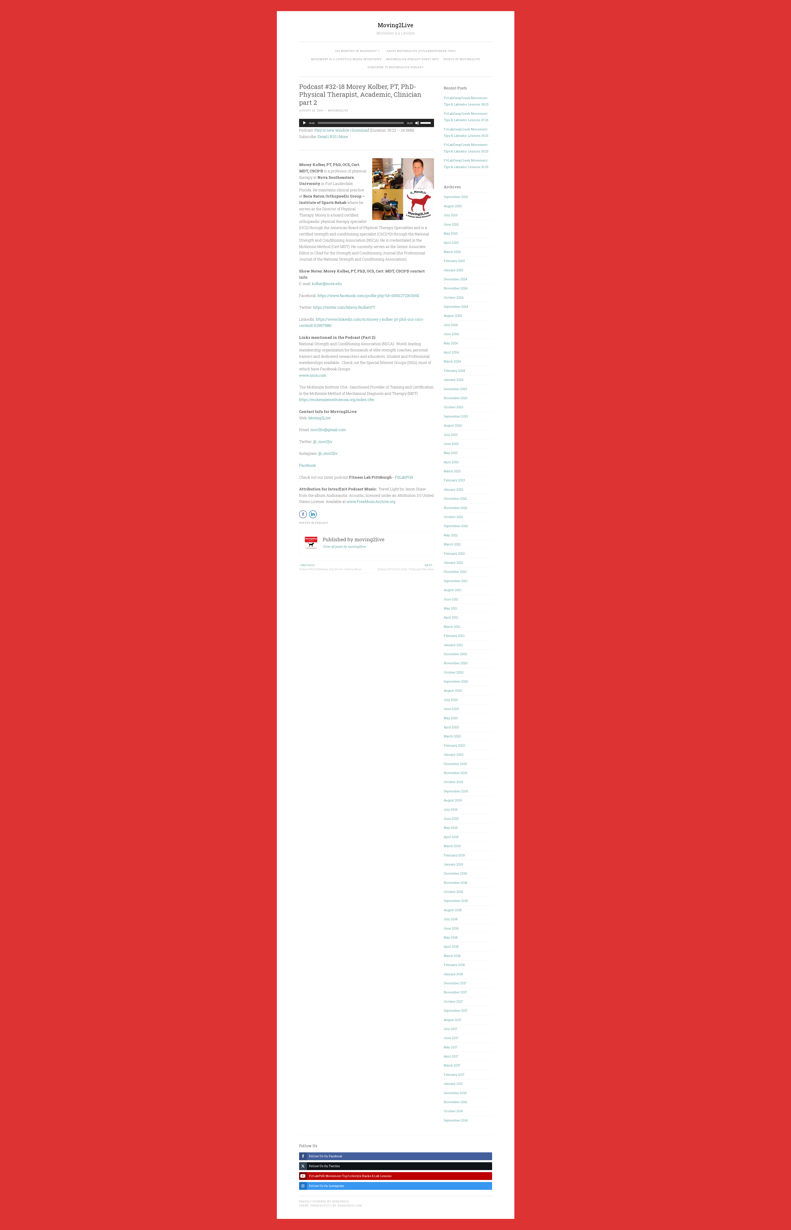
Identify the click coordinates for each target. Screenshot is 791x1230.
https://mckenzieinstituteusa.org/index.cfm (336, 399)
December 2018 (455, 873)
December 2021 (455, 571)
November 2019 (455, 773)
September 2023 (456, 416)
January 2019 (453, 864)
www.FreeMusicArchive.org (371, 501)
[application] (366, 123)
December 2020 (455, 654)
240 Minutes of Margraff (356, 51)
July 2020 (451, 700)
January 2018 (453, 974)
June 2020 (451, 709)
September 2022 (456, 526)
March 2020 (452, 736)
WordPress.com (349, 1205)
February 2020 (454, 745)
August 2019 (453, 800)
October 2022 (453, 517)
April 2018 (451, 946)
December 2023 (455, 389)
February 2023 (454, 480)
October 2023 (453, 407)
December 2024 (455, 279)
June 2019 (451, 818)
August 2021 (452, 590)
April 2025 (451, 242)
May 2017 (450, 1047)
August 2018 (453, 910)
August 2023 (453, 425)
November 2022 (455, 508)
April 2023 (451, 462)
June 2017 (451, 1038)
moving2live (338, 110)
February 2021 (454, 636)
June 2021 (451, 599)
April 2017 (451, 1056)
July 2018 (451, 919)
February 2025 (454, 261)
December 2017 (455, 983)
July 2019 (451, 809)
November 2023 (455, 398)
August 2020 (453, 690)
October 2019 (453, 782)
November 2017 (455, 992)
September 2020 (456, 681)
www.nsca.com (312, 375)
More (343, 136)
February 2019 (454, 855)
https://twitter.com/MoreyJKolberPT (344, 307)
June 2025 (451, 224)
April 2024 (451, 352)
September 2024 (456, 306)
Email (323, 136)
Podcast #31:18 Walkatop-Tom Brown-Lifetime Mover (330, 567)
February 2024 (454, 370)
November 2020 (456, 663)
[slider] (426, 122)
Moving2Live (395, 25)
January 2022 (453, 562)
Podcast (321, 522)
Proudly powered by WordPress (324, 1201)
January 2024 (453, 380)
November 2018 (455, 882)
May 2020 (451, 718)
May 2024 (451, 343)
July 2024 (451, 325)
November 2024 (455, 288)
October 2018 (453, 892)
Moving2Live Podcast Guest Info (412, 59)
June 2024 (451, 334)
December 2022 (455, 498)
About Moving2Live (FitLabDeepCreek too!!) (421, 51)
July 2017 (450, 1029)
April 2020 (451, 727)
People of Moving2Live (461, 59)
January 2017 (453, 1084)
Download (360, 130)
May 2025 (451, 233)
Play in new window (331, 130)
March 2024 (452, 361)
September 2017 (456, 1010)
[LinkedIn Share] (313, 514)
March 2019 (452, 846)
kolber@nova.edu (327, 283)
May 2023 (451, 453)
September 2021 (456, 581)
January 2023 (453, 489)
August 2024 (453, 315)
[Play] (304, 123)
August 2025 (453, 206)
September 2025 (456, 197)
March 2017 (452, 1065)
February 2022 (454, 553)
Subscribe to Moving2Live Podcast (395, 67)
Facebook (307, 465)
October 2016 (453, 1111)
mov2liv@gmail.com (328, 429)
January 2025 (453, 270)
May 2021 (450, 608)
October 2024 (453, 297)
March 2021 (452, 626)
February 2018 (454, 965)
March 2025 (452, 252)
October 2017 (453, 1001)
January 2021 (453, 645)
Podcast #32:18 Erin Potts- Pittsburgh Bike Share (405, 567)
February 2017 (454, 1074)
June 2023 (451, 444)
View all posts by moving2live (344, 546)
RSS (333, 136)
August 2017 (452, 1020)
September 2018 (456, 901)
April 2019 (451, 837)
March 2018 (452, 956)
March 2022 (452, 544)
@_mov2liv (322, 441)
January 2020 (453, 754)
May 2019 (451, 827)
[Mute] (417, 123)
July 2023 (451, 435)
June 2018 (451, 928)
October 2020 (453, 672)
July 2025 (451, 215)
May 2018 (451, 937)
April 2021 (451, 617)
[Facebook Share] (303, 514)
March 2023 (452, 471)
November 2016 (455, 1102)
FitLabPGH (404, 477)
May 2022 (451, 535)
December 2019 (455, 764)
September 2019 (456, 791)
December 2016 (455, 1093)
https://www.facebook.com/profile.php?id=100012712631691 (368, 295)
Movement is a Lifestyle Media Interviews (346, 59)
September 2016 (456, 1120)
